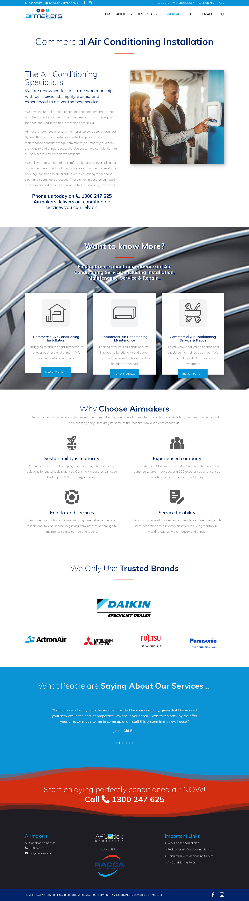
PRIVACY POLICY (42, 895)
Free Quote (161, 3)
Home (107, 14)
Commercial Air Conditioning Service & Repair (193, 338)
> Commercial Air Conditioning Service (189, 856)
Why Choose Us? (183, 3)
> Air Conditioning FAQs (180, 862)
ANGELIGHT (158, 895)
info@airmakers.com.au (43, 853)
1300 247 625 (96, 196)
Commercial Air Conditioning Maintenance (124, 338)
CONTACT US (89, 895)
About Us (122, 14)
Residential (146, 14)
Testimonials (205, 3)
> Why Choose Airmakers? (182, 843)
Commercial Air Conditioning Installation (56, 338)
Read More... (56, 371)
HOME (28, 895)
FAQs (221, 3)
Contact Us (208, 14)
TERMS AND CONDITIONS (66, 895)
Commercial (171, 14)
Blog (192, 14)
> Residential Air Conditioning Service (188, 849)
